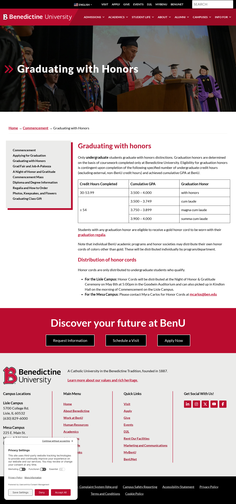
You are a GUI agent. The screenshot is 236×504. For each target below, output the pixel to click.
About (162, 17)
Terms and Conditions (105, 494)
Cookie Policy (134, 494)
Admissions (92, 17)
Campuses (200, 17)
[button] (187, 404)
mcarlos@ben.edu (203, 294)
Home (13, 128)
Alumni (180, 17)
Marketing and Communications (145, 445)
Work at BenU (73, 418)
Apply (116, 4)
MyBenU (161, 4)
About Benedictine (76, 411)
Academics (116, 17)
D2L (149, 4)
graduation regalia (91, 235)
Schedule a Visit (126, 340)
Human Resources (75, 425)
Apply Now (174, 340)
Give (126, 4)
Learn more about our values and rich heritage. (103, 380)
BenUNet (177, 4)
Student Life (141, 17)
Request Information (70, 340)
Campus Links (72, 452)
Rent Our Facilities (136, 438)
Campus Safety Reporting (140, 487)
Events (138, 4)
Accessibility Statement (178, 487)
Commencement (35, 128)
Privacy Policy (209, 487)
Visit (104, 4)
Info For (221, 17)
